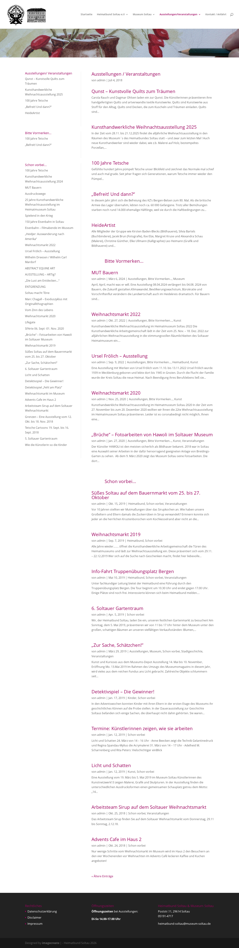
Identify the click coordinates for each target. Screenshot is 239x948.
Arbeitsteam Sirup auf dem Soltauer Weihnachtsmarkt (149, 807)
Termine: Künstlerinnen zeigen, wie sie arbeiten (142, 728)
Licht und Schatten (37, 375)
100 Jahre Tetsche (36, 100)
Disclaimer (34, 917)
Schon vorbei (155, 504)
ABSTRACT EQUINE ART (40, 268)
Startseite (86, 14)
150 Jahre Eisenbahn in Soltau (44, 222)
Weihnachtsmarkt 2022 (40, 245)
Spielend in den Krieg (39, 216)
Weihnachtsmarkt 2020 (40, 316)
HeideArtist (32, 113)
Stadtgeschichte (191, 651)
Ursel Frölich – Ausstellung (42, 251)
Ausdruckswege (35, 194)
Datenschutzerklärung (42, 911)
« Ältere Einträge (102, 876)
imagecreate (50, 943)
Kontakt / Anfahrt (215, 14)
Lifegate (30, 322)
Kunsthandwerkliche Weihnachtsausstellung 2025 (144, 127)
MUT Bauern (33, 187)
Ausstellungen (137, 279)
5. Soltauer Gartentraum (41, 438)
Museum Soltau (142, 14)
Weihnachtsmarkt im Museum (45, 393)
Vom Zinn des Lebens (39, 310)
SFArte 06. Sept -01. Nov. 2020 (44, 328)
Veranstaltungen (193, 441)
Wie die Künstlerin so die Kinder (46, 445)
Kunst (177, 320)
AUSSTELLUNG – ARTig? (40, 274)
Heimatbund (180, 362)
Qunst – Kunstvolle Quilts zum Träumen (133, 91)
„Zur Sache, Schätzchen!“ (41, 363)
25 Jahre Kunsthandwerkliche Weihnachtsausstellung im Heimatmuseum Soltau (44, 204)
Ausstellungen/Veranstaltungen (178, 14)
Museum (179, 279)
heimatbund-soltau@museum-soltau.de (184, 924)
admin (101, 80)
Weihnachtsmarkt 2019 (40, 345)
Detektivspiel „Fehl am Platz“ (43, 387)
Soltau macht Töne (37, 293)
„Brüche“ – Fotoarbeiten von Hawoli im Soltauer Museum (152, 434)
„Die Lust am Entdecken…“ (42, 280)
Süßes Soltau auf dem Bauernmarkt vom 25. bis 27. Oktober (146, 495)
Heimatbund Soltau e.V (111, 14)
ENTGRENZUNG (35, 287)
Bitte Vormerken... (160, 279)
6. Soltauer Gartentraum (41, 369)
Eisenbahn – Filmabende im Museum (49, 228)
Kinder (132, 698)
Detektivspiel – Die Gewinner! (44, 381)
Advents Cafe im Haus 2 (40, 400)
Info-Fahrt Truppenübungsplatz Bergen (133, 571)
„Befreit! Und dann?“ (38, 107)
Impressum (35, 924)
